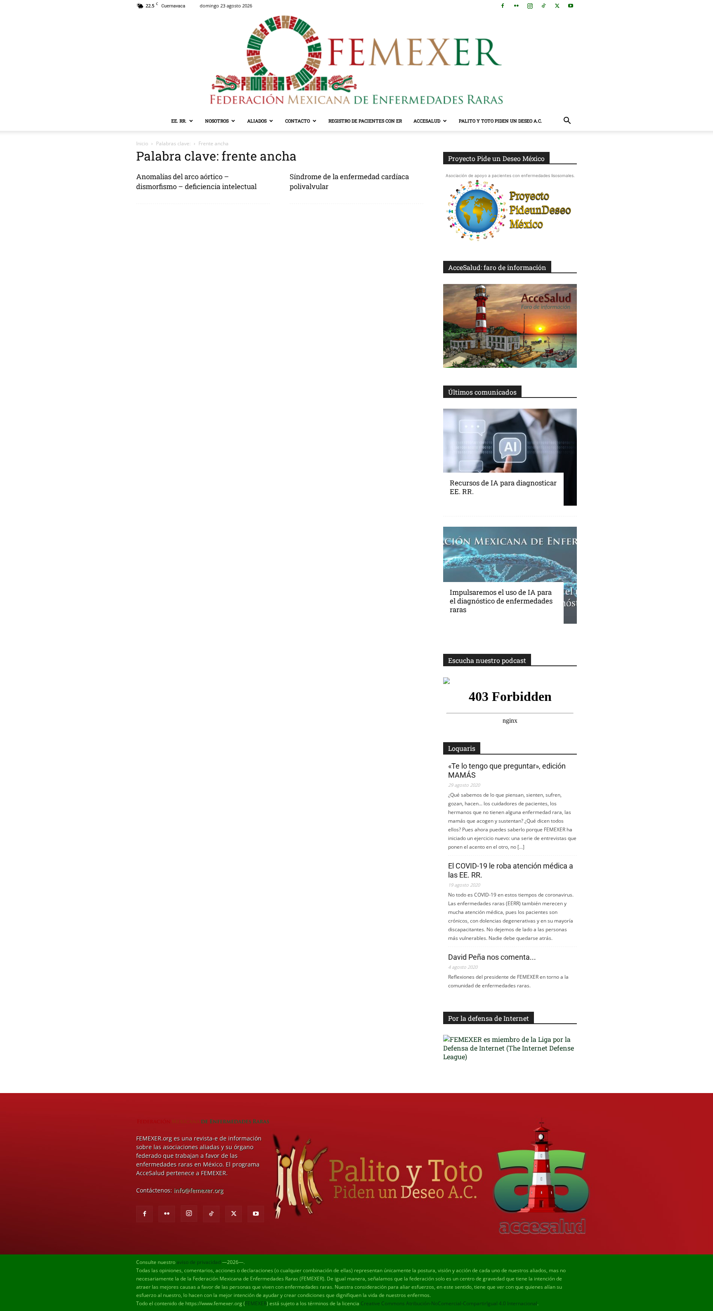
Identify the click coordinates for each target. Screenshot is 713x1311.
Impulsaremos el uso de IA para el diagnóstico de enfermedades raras (501, 600)
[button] (567, 121)
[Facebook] (502, 6)
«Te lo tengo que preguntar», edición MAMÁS (507, 770)
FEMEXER (256, 1303)
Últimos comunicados (482, 392)
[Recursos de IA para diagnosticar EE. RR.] (510, 457)
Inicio (142, 143)
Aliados (257, 121)
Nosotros (217, 121)
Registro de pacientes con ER (365, 121)
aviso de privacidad (199, 1262)
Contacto (297, 121)
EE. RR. (179, 121)
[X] (557, 6)
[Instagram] (530, 6)
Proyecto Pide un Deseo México (496, 158)
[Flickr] (516, 6)
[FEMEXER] (356, 61)
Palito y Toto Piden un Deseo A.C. (500, 121)
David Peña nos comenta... (492, 957)
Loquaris (461, 748)
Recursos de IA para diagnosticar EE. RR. (503, 487)
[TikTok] (543, 6)
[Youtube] (570, 6)
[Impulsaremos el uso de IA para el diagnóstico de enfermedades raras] (510, 575)
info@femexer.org (198, 1190)
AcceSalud (426, 121)
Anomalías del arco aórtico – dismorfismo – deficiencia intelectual (196, 181)
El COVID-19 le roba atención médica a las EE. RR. (510, 870)
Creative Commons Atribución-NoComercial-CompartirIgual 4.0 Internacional (449, 1303)
